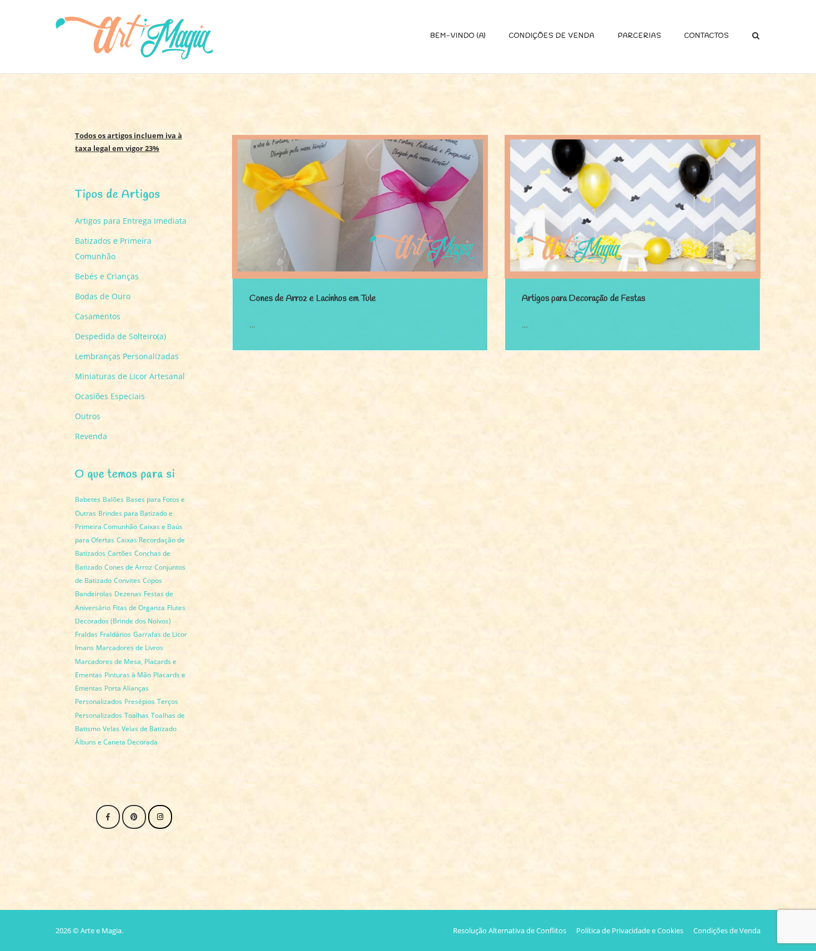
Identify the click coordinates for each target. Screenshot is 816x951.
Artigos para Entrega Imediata (131, 220)
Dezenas (128, 593)
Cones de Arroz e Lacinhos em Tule (312, 298)
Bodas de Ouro (102, 296)
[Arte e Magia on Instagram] (160, 817)
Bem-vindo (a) (458, 36)
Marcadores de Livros (129, 647)
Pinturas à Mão (127, 675)
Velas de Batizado (149, 728)
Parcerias (639, 36)
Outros (87, 416)
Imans (84, 647)
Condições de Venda (552, 36)
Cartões (120, 553)
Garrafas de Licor (160, 634)
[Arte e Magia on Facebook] (108, 817)
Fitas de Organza (139, 607)
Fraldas (86, 634)
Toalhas (136, 715)
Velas (111, 728)
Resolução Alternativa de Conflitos (509, 930)
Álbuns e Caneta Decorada (116, 742)
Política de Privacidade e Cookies (629, 930)
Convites (127, 580)
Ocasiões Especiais (110, 396)
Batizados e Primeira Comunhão (113, 248)
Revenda (91, 436)
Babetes (87, 499)
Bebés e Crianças (107, 276)
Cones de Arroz (128, 567)
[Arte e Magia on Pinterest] (134, 817)
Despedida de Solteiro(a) (120, 336)
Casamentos (97, 316)
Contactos (706, 36)
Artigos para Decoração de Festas (583, 298)
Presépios (139, 701)
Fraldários (115, 634)
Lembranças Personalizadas (127, 356)
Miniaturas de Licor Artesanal (130, 376)
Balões (113, 499)
